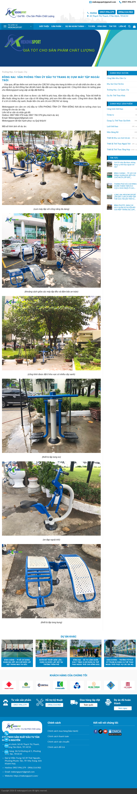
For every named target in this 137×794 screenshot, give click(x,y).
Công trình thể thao (115, 109)
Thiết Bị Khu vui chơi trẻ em (118, 138)
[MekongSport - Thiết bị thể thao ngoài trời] (28, 13)
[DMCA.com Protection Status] (115, 732)
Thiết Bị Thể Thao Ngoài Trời (118, 144)
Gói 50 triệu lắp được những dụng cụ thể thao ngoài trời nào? (124, 165)
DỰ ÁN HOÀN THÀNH (74, 26)
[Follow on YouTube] (105, 731)
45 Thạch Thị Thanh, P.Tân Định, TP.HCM (108, 16)
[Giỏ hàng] (134, 26)
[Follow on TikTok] (100, 731)
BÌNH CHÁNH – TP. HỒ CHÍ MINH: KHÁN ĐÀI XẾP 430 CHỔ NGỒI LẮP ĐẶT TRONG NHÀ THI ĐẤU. (125, 175)
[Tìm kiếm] (129, 26)
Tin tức (112, 26)
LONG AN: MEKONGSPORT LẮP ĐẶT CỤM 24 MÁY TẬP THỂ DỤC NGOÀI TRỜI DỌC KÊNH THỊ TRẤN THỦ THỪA (125, 197)
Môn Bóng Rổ (112, 132)
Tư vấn (91, 26)
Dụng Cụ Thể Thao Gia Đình (118, 121)
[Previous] (6, 685)
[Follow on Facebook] (96, 731)
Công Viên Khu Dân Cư (116, 78)
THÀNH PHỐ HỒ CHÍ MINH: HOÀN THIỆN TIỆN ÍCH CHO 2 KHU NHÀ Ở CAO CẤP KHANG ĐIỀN (125, 186)
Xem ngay (122, 708)
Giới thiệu (44, 26)
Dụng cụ (110, 115)
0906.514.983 (125, 12)
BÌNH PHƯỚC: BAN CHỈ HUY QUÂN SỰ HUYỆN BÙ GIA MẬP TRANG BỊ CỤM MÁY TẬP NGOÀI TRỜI (124, 208)
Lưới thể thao (112, 127)
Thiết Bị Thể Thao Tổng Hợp (118, 150)
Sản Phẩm (56, 26)
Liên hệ (122, 26)
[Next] (130, 685)
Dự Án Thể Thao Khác (116, 96)
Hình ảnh (101, 26)
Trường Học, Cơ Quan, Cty (14, 72)
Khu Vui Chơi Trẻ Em (115, 84)
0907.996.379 (107, 12)
